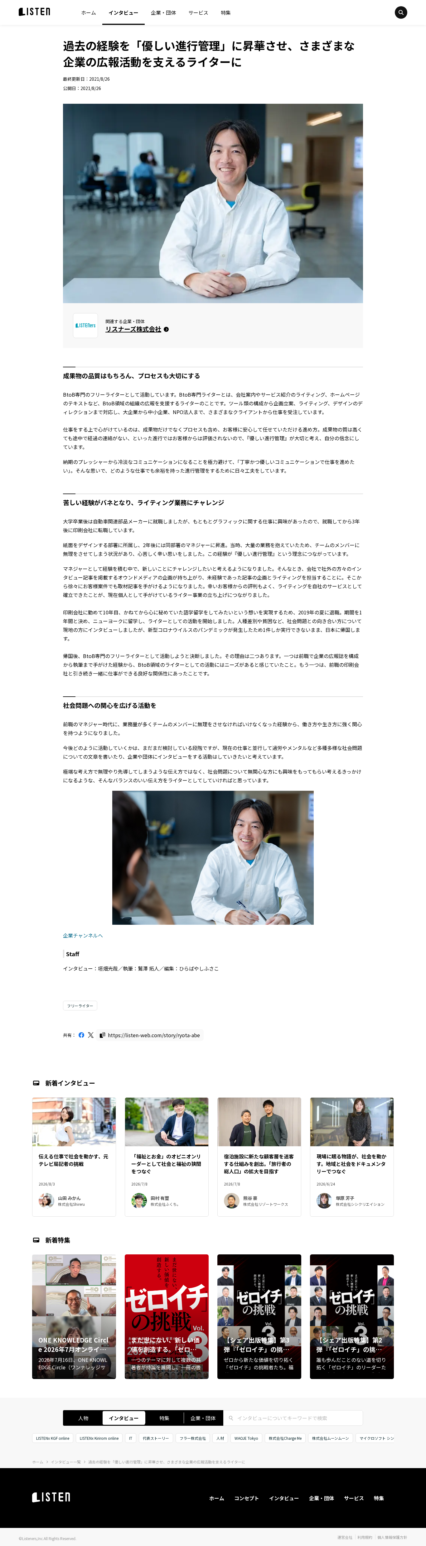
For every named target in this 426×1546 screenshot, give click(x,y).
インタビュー (123, 12)
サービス (198, 12)
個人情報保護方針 (392, 1537)
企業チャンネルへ (83, 935)
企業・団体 (163, 12)
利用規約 (364, 1537)
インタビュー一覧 (66, 1461)
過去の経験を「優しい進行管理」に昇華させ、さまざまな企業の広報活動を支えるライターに (166, 1461)
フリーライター (80, 1005)
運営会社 (344, 1537)
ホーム (88, 12)
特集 (226, 12)
